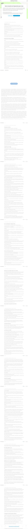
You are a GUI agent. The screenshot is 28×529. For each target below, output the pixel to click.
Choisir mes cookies (10, 15)
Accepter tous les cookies (16, 15)
